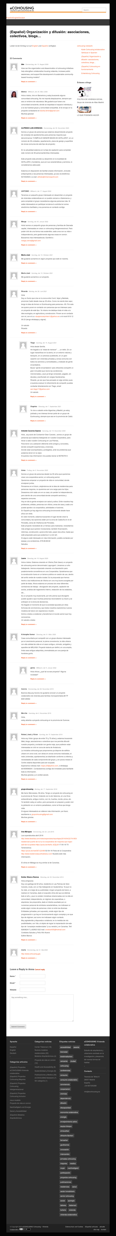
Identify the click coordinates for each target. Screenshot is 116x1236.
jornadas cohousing (68, 1159)
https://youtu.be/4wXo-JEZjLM (47, 844)
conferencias (65, 1070)
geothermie (64, 1145)
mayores (63, 1163)
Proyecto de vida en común (20, 1103)
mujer (62, 1168)
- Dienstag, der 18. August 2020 (37, 558)
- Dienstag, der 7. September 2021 (49, 406)
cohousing (64, 1066)
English (35, 46)
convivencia (65, 1084)
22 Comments (16, 58)
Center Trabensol (41, 1047)
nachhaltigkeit (73, 1168)
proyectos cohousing (68, 1177)
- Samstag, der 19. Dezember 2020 (53, 431)
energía (63, 1117)
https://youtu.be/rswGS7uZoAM (33, 850)
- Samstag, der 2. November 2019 (39, 713)
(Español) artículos (91, 1226)
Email (13, 983)
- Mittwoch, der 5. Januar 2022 (45, 668)
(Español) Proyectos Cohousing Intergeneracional (17, 1086)
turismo (63, 1210)
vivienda (72, 1210)
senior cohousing (67, 1196)
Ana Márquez (26, 831)
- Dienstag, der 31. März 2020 (45, 634)
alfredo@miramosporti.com (47, 177)
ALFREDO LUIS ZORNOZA (31, 128)
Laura (23, 558)
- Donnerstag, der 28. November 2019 (40, 689)
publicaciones (65, 1182)
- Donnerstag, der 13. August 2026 (36, 64)
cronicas (63, 1093)
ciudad (73, 1061)
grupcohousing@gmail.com (42, 814)
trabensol (72, 1205)
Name (13, 976)
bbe (22, 64)
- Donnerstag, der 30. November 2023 (56, 128)
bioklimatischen (66, 1056)
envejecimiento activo (68, 1121)
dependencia (65, 1098)
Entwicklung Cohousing (90, 73)
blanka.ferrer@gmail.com (49, 110)
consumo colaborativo (68, 1079)
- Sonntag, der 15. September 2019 (50, 734)
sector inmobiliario (67, 1191)
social (62, 1200)
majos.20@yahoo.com (49, 765)
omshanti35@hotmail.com (55, 929)
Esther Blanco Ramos (30, 877)
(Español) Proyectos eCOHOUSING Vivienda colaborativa (19, 1070)
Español (45, 46)
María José (25, 255)
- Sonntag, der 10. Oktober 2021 (42, 255)
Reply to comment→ (28, 81)
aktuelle (102, 1226)
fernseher (64, 1140)
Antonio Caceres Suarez (31, 430)
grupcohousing (27, 789)
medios (73, 1163)
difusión (63, 1103)
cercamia (63, 1061)
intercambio (64, 1154)
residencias (64, 1186)
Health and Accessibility (44, 1067)
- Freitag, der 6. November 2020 (37, 470)
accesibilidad (65, 1047)
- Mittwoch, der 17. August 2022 (40, 191)
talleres (63, 1205)
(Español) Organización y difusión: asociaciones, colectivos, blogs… (91, 59)
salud (74, 1186)
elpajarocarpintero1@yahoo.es (47, 316)
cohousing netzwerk (85, 46)
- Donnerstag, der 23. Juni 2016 (43, 831)
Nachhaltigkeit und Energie (20, 1107)
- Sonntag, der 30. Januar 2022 (37, 221)
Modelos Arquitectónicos (44, 1056)
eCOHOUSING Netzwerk (44, 1077)
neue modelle (15, 1100)
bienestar (64, 1052)
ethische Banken (66, 1135)
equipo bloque (66, 1126)
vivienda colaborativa (68, 1214)
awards (76, 1047)
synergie (71, 1200)
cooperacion (65, 1089)
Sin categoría (40, 1080)
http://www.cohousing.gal (30, 954)
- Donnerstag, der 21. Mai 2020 (37, 950)
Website (13, 989)
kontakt (103, 1229)
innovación (64, 1149)
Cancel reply (40, 969)
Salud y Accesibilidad (18, 1111)
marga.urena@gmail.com (31, 240)
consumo (63, 1075)
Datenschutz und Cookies (74, 1226)
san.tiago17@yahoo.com (40, 389)
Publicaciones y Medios (44, 1074)
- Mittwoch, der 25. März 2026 (37, 91)
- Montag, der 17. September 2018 (45, 789)
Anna (31, 969)
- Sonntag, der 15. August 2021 (46, 343)
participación (65, 1172)
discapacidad (65, 1107)
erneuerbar (64, 1131)
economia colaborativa (69, 1112)
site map (96, 1229)
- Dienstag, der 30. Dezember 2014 (51, 877)
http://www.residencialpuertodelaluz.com (36, 853)
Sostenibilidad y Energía (44, 1071)
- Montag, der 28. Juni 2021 (37, 291)
